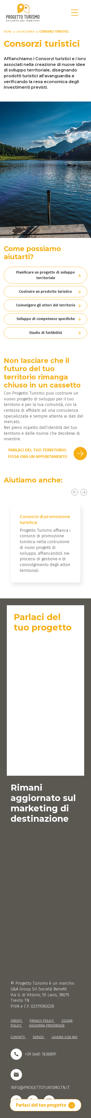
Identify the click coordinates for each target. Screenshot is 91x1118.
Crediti (17, 1020)
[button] (45, 275)
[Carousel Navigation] (45, 492)
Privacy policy (42, 1020)
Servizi (39, 1037)
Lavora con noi (64, 1037)
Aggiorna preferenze (47, 1025)
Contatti (18, 1037)
